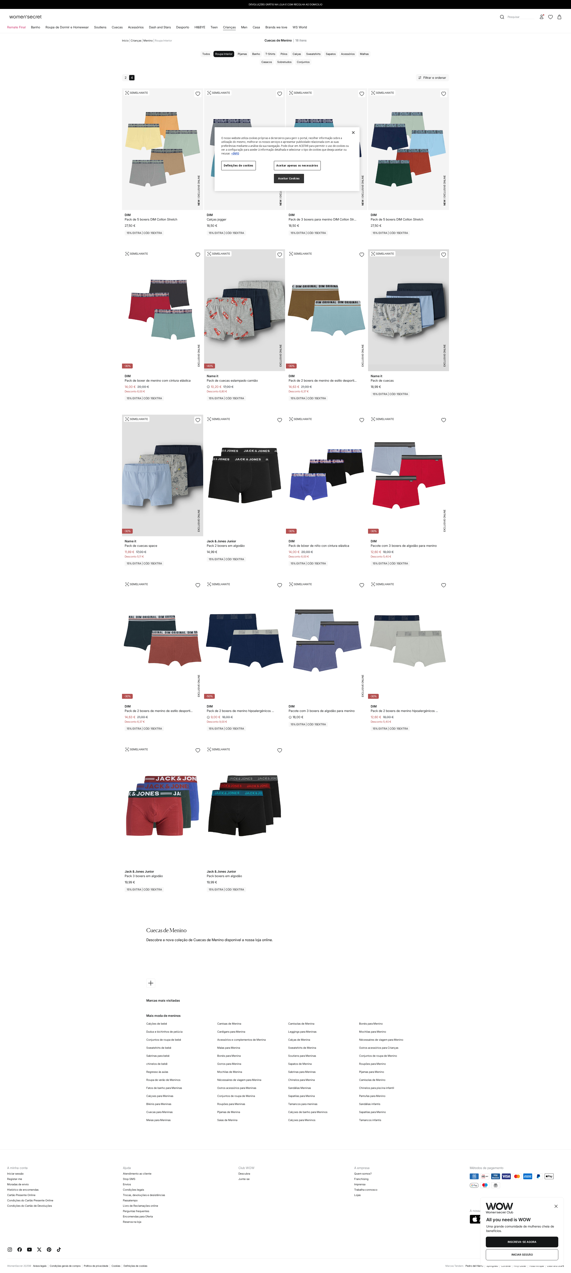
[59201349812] (361, 585)
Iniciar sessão (15, 1173)
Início (125, 40)
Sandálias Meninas (299, 1088)
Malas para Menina (228, 1047)
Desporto (182, 27)
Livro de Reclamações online (140, 1205)
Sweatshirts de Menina (302, 1047)
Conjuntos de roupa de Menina (236, 1096)
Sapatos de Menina (300, 1063)
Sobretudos (284, 62)
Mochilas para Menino (372, 1031)
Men (244, 27)
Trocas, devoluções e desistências (144, 1195)
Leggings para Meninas (302, 1031)
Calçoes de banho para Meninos (307, 1112)
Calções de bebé (156, 1023)
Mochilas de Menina (229, 1071)
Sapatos (331, 54)
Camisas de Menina (229, 1023)
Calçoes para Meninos (301, 1120)
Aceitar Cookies (289, 178)
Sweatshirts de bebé (158, 1047)
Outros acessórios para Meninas (236, 1088)
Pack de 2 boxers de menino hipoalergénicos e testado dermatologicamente (241, 711)
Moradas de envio (18, 1184)
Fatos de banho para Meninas (164, 1088)
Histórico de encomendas (23, 1189)
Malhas (364, 54)
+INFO (235, 153)
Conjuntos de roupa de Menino (378, 1055)
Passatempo (130, 1200)
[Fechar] (353, 132)
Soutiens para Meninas (302, 1055)
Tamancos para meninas (302, 1104)
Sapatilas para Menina (301, 1096)
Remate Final (16, 27)
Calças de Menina (299, 1039)
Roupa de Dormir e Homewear (67, 27)
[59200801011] (279, 585)
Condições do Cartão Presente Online (30, 1200)
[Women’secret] (25, 17)
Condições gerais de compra (65, 1265)
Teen (214, 27)
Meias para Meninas (158, 1120)
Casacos (266, 62)
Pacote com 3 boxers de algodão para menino (404, 545)
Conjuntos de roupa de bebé (163, 1039)
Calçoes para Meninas (159, 1096)
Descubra (244, 1173)
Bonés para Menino (371, 1023)
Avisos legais (39, 1265)
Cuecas (117, 27)
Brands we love (276, 27)
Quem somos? (363, 1173)
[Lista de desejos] (550, 17)
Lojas (357, 1195)
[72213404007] (279, 750)
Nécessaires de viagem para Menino (381, 1039)
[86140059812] (443, 93)
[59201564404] (279, 254)
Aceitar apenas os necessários (297, 165)
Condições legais (133, 1189)
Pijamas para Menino (371, 1071)
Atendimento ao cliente (137, 1173)
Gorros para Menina (229, 1063)
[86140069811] (198, 93)
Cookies (116, 1265)
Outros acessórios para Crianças (378, 1047)
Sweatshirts (313, 54)
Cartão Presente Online (21, 1195)
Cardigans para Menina (231, 1031)
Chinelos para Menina (301, 1080)
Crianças (229, 27)
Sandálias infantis (369, 1104)
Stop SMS (129, 1179)
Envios (127, 1184)
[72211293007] (198, 750)
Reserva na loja (132, 1221)
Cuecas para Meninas (159, 1112)
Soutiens (100, 27)
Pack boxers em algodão (224, 876)
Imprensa (359, 1184)
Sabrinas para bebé (158, 1055)
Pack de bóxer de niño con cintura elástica (319, 545)
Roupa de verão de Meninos (163, 1080)
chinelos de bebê (157, 1063)
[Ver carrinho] (559, 17)
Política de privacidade (96, 1265)
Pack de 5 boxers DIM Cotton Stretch (151, 219)
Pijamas (242, 54)
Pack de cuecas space (141, 545)
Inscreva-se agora (522, 1242)
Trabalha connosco (365, 1189)
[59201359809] (443, 420)
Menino (148, 40)
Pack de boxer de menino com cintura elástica (158, 380)
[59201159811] (198, 585)
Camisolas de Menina (301, 1023)
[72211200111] (279, 420)
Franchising (361, 1179)
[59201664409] (443, 254)
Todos (206, 54)
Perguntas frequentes (136, 1211)
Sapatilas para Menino (372, 1112)
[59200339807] (361, 420)
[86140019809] (361, 93)
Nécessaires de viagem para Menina (239, 1080)
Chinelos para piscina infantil (376, 1088)
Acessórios (136, 27)
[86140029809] (279, 93)
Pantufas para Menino (372, 1096)
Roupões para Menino (372, 1063)
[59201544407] (198, 420)
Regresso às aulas (157, 1071)
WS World (300, 27)
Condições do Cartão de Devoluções (29, 1205)
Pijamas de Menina (228, 1112)
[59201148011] (361, 254)
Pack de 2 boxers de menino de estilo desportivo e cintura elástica (323, 380)
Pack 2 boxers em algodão (226, 545)
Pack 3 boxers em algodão (144, 876)
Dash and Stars (160, 27)
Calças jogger (216, 219)
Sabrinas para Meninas (302, 1071)
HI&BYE (199, 27)
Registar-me (14, 1179)
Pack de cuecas (382, 380)
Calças (297, 54)
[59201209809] (198, 254)
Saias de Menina (227, 1120)
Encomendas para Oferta (138, 1216)
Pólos (284, 54)
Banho (35, 27)
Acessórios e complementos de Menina (241, 1039)
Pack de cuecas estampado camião (232, 380)
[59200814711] (443, 585)
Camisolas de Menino (372, 1080)
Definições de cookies (135, 1265)
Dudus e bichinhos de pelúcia (164, 1031)
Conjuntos (303, 62)
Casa (256, 27)
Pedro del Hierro (474, 1265)
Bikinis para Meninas (158, 1104)
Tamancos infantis (370, 1120)
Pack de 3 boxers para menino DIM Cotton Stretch (323, 219)
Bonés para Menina (229, 1055)
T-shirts (270, 54)
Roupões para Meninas (231, 1104)
